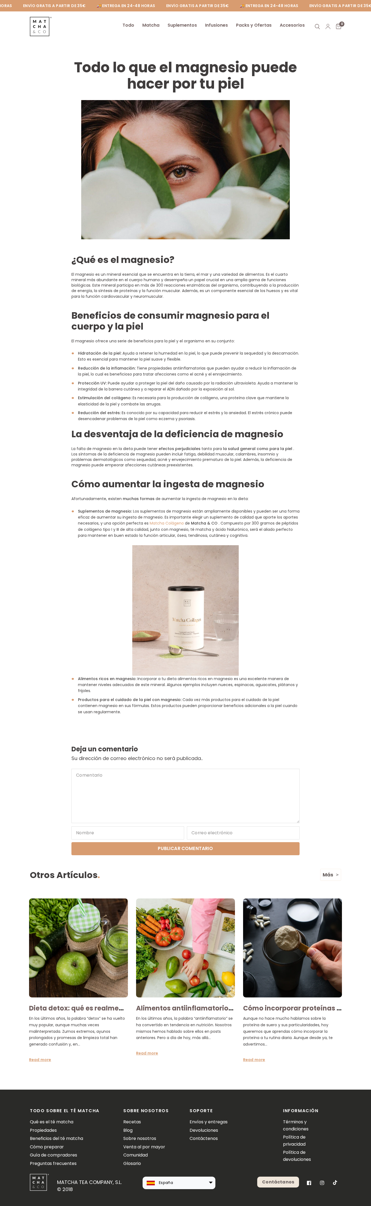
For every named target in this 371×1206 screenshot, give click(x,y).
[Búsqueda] (317, 26)
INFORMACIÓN (299, 1111)
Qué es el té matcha (51, 1122)
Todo (128, 25)
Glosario (132, 1163)
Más (328, 874)
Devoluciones (204, 1130)
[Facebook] (309, 1183)
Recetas (132, 1122)
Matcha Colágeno (167, 523)
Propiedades (43, 1130)
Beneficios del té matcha (56, 1138)
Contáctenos (204, 1138)
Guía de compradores (53, 1155)
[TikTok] (335, 1183)
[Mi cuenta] (328, 26)
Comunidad (135, 1155)
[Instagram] (322, 1183)
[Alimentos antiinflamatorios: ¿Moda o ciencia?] (185, 947)
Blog (128, 1130)
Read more (40, 1059)
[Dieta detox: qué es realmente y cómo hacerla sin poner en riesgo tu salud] (78, 947)
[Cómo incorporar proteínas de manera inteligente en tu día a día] (292, 947)
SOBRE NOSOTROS (146, 1111)
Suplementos (182, 25)
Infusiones (216, 25)
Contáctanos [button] (278, 1182)
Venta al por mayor (144, 1147)
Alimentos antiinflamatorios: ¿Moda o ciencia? (215, 1008)
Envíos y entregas (209, 1122)
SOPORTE (201, 1111)
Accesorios (292, 25)
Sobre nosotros (139, 1138)
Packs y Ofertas (254, 25)
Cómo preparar (47, 1147)
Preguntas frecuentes (53, 1163)
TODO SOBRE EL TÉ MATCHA (64, 1111)
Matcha (150, 25)
